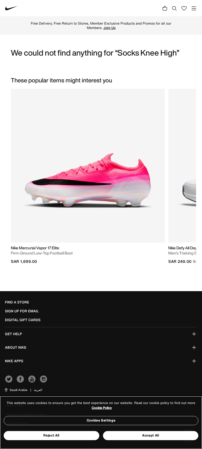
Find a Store (17, 302)
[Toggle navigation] (194, 8)
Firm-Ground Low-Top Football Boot (42, 253)
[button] (15, 390)
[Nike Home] (11, 8)
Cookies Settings (101, 420)
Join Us (109, 28)
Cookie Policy (102, 407)
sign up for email (22, 311)
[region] (101, 422)
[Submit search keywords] (174, 8)
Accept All (150, 435)
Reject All (51, 435)
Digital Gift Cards (22, 320)
